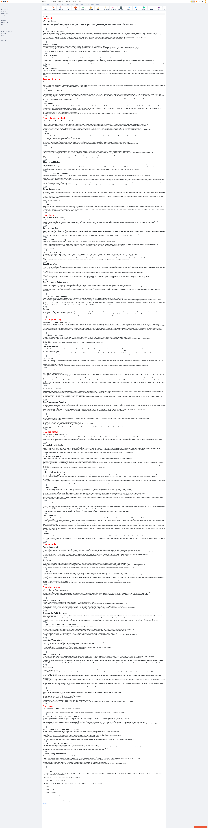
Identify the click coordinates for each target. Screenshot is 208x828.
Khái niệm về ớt (47, 786)
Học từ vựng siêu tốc (5, 26)
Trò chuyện (53, 1)
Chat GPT (4, 11)
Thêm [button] (80, 1)
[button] (205, 1)
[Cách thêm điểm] (194, 1)
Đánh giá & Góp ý (5, 22)
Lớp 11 (92, 4)
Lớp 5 (63, 4)
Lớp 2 (48, 4)
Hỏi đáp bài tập (5, 9)
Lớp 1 (43, 4)
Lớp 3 (53, 4)
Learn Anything (5, 24)
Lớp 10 (87, 4)
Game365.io (68, 1)
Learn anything (46, 14)
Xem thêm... (45, 803)
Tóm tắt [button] (44, 41)
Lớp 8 (77, 4)
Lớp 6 (68, 4)
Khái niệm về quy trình (49, 798)
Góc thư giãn (60, 1)
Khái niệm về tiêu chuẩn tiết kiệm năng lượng (54, 795)
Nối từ (3, 35)
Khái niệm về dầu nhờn (49, 789)
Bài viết (3, 18)
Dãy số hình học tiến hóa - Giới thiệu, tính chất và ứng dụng (57, 801)
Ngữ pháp (4, 20)
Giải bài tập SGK (45, 1)
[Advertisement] (187, 13)
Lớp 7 (72, 4)
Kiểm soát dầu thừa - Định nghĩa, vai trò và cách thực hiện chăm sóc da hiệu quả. (62, 777)
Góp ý (74, 1)
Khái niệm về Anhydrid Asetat (50, 792)
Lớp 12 (97, 4)
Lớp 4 (58, 4)
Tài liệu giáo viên (5, 13)
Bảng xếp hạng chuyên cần (7, 31)
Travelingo (4, 33)
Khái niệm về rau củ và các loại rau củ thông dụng (55, 780)
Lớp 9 (82, 4)
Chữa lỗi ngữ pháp (5, 15)
